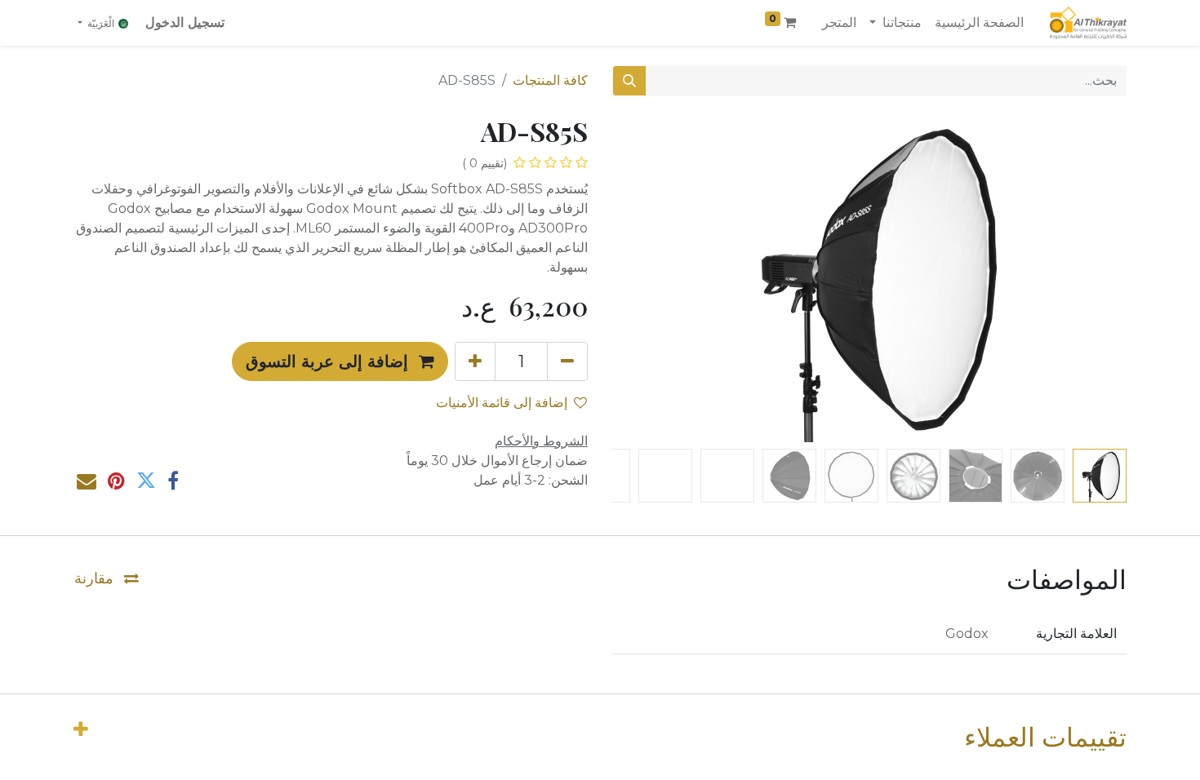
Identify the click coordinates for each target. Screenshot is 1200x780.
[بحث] (629, 80)
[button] (1088, 279)
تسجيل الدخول (184, 22)
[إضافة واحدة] (475, 361)
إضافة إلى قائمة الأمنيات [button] (501, 402)
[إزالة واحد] (567, 361)
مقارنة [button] (96, 578)
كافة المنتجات (550, 80)
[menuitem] (979, 23)
